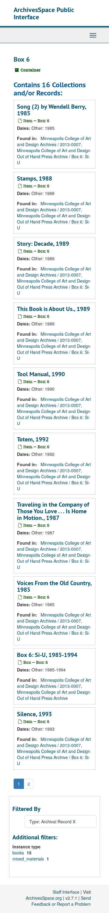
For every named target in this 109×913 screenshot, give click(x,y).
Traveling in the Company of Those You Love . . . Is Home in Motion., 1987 (53, 511)
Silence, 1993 (34, 714)
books (18, 853)
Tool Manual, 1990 (41, 374)
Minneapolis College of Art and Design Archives (54, 141)
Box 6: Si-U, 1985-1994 (47, 655)
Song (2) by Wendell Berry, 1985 (51, 110)
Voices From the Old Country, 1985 (54, 586)
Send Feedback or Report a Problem (61, 901)
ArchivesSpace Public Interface (44, 13)
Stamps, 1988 (34, 178)
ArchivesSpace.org (44, 898)
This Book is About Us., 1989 (53, 309)
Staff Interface (66, 892)
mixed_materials (28, 859)
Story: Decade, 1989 (43, 244)
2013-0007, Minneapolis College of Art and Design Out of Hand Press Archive (53, 150)
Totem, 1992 (33, 439)
